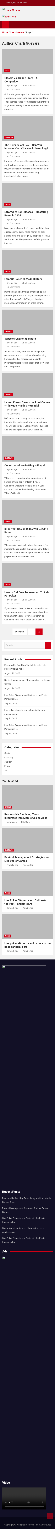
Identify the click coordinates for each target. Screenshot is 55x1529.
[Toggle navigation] (12, 24)
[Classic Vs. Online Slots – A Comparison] (27, 61)
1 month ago (12, 908)
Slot (7, 71)
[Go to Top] (50, 1516)
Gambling (9, 138)
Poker (7, 205)
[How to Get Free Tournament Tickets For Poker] (27, 575)
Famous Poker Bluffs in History (23, 279)
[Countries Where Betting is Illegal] (27, 449)
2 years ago (12, 85)
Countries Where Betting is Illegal (24, 465)
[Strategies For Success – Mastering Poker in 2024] (27, 195)
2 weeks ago (12, 865)
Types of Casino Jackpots (20, 338)
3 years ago (12, 283)
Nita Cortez (26, 822)
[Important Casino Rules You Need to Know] (27, 512)
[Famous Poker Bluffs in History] (27, 262)
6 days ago (12, 822)
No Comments (13, 89)
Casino (8, 522)
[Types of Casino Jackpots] (27, 322)
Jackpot (9, 331)
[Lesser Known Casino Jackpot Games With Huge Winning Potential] (27, 385)
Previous (19, 631)
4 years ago (12, 469)
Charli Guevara (28, 85)
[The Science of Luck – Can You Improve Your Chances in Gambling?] (27, 128)
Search (48, 645)
